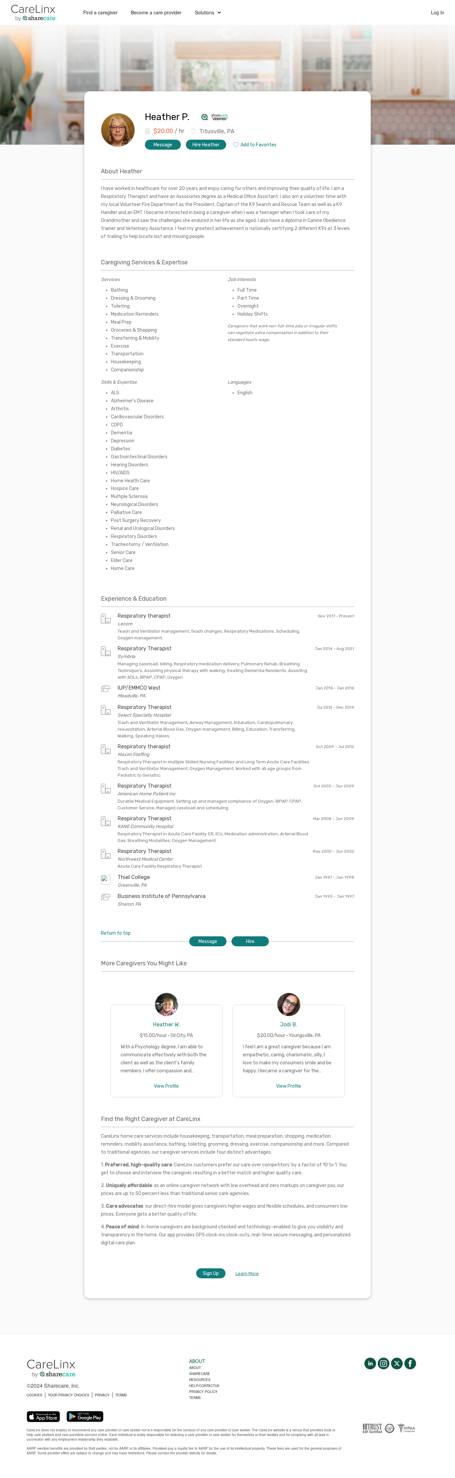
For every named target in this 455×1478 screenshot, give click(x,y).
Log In (437, 12)
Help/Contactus (204, 1385)
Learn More (247, 1273)
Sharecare (199, 1373)
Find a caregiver (100, 12)
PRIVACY (102, 1395)
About (195, 1367)
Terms (195, 1397)
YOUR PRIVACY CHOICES (68, 1395)
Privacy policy (203, 1391)
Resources (200, 1379)
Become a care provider (156, 12)
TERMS (121, 1395)
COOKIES (34, 1395)
